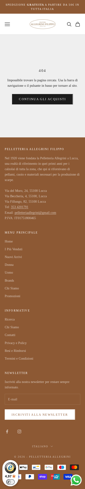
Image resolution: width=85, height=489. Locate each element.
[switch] (10, 482)
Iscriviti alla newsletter (40, 414)
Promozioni (12, 296)
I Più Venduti (13, 249)
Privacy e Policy (16, 343)
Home (9, 241)
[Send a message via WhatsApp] (76, 480)
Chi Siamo (12, 288)
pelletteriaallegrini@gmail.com (35, 212)
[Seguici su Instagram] (19, 431)
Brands (9, 280)
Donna (9, 265)
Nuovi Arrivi (13, 257)
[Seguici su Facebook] (7, 431)
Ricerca (10, 319)
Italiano (40, 446)
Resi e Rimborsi (15, 351)
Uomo (9, 272)
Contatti (10, 335)
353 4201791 (19, 207)
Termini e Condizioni (19, 358)
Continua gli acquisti (42, 99)
